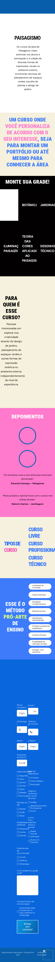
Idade (20, 740)
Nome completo (22, 706)
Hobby (33, 802)
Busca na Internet (34, 841)
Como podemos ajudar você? (27, 871)
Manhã (22, 809)
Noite (21, 816)
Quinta (22, 786)
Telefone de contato (33, 723)
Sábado (22, 792)
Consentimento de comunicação (25, 902)
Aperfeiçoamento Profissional (38, 807)
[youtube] (54, 957)
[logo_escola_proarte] (27, 2)
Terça (21, 779)
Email (31, 705)
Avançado (35, 784)
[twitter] (54, 952)
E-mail (22, 857)
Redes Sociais (33, 832)
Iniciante (34, 777)
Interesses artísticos (22, 756)
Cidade (32, 740)
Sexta (21, 789)
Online (22, 832)
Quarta (22, 782)
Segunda (23, 775)
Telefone (23, 860)
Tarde (22, 812)
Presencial (24, 829)
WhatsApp (22, 722)
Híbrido (22, 835)
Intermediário (36, 781)
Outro (33, 811)
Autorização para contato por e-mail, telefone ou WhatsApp (27, 911)
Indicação (34, 836)
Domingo (23, 796)
